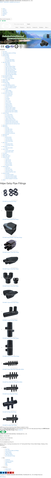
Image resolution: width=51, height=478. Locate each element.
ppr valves (7, 58)
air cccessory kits (8, 94)
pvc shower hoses (9, 115)
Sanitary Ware (6, 166)
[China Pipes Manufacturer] (5, 5)
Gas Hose (5, 51)
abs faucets (5, 126)
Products (4, 10)
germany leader (8, 163)
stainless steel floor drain (10, 171)
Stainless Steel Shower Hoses (11, 121)
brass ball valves (8, 139)
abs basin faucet (8, 130)
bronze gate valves (9, 145)
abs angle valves (8, 129)
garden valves (6, 154)
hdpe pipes (7, 63)
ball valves (5, 135)
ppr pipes (7, 57)
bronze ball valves (9, 141)
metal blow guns (8, 105)
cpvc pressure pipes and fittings (9, 53)
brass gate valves (9, 143)
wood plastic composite (7, 77)
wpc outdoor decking (9, 78)
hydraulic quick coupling (10, 107)
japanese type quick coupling (11, 111)
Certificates (7, 459)
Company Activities (9, 461)
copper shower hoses (9, 118)
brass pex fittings (8, 91)
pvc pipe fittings (6, 82)
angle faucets (8, 159)
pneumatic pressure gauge (11, 176)
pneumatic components (7, 93)
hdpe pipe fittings (6, 62)
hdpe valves (7, 65)
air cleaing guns (8, 95)
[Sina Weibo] (11, 473)
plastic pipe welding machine (9, 85)
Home (4, 8)
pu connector (8, 102)
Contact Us (5, 12)
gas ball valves (8, 137)
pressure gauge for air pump (11, 178)
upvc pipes (7, 83)
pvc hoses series (8, 114)
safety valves (8, 101)
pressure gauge (6, 173)
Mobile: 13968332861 (4, 2)
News (6, 465)
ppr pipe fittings (6, 55)
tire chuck (7, 99)
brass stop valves (9, 147)
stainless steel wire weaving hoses (12, 123)
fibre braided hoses (9, 117)
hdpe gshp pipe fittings (10, 70)
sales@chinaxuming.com (14, 2)
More (4, 15)
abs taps (7, 127)
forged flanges (6, 54)
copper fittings (8, 90)
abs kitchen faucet (9, 131)
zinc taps (7, 158)
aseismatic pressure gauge (11, 177)
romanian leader (8, 165)
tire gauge (7, 98)
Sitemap (4, 476)
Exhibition (5, 14)
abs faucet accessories (10, 133)
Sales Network (8, 462)
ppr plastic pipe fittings (10, 61)
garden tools (5, 81)
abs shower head (9, 170)
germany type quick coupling (11, 110)
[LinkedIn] (1, 473)
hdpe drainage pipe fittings (10, 74)
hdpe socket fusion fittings (10, 73)
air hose (7, 97)
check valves (5, 149)
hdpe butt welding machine (11, 86)
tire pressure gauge (9, 174)
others (4, 180)
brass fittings (5, 89)
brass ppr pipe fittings (9, 59)
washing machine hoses (10, 119)
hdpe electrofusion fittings (10, 69)
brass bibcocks (6, 134)
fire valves (5, 153)
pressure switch (8, 103)
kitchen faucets (8, 162)
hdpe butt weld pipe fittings (11, 71)
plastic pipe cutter (6, 79)
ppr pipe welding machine (10, 87)
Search (28, 24)
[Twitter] (3, 473)
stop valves (5, 146)
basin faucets (8, 161)
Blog (6, 463)
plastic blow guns (8, 106)
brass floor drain (8, 169)
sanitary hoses (6, 113)
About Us (5, 11)
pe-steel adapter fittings (10, 66)
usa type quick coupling (10, 109)
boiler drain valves (6, 155)
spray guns (5, 125)
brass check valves (9, 151)
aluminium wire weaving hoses (11, 122)
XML (1, 476)
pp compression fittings (7, 75)
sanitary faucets (6, 157)
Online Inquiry (8, 469)
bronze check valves (9, 150)
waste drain (7, 167)
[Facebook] (6, 473)
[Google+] (8, 473)
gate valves (5, 142)
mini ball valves (8, 138)
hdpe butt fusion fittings (10, 67)
